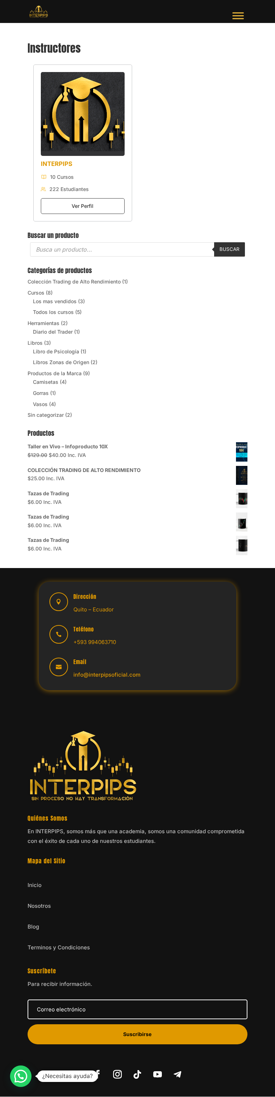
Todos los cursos (53, 312)
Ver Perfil (82, 206)
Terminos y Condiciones (59, 947)
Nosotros (39, 905)
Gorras (41, 393)
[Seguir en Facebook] (97, 1074)
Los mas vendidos (55, 301)
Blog (33, 926)
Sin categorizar (46, 415)
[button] (21, 1076)
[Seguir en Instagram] (117, 1074)
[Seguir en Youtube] (157, 1074)
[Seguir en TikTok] (137, 1074)
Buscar (229, 249)
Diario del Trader (53, 332)
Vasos (40, 404)
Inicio (35, 885)
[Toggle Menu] (238, 15)
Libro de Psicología (56, 351)
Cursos (36, 293)
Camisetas (45, 382)
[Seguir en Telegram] (177, 1074)
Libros (35, 343)
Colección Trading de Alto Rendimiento (74, 281)
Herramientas (43, 323)
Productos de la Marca (55, 373)
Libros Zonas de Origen (61, 362)
